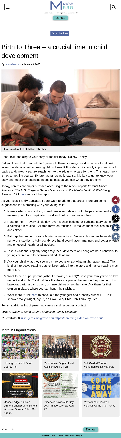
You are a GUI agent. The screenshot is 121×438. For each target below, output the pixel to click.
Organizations (60, 33)
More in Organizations (18, 330)
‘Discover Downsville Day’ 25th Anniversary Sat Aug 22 (59, 406)
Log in (79, 436)
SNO (74, 436)
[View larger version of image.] (60, 107)
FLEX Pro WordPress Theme (57, 436)
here (24, 194)
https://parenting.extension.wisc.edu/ (79, 318)
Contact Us (8, 429)
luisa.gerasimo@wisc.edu (37, 318)
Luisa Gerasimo (13, 64)
